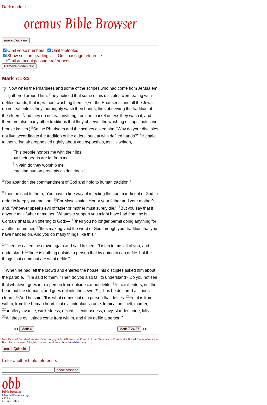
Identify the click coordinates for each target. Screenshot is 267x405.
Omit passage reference (80, 55)
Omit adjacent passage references (38, 61)
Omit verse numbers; (26, 50)
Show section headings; (29, 55)
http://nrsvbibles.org (74, 342)
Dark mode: (12, 7)
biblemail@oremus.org (15, 395)
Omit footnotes (65, 50)
